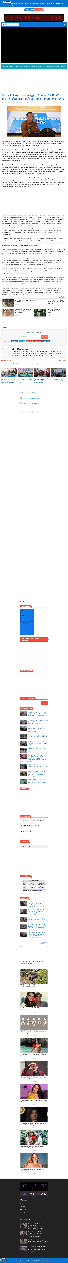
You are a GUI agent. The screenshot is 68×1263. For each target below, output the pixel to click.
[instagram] (7, 5)
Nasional (41, 820)
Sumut (32, 823)
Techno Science (26, 825)
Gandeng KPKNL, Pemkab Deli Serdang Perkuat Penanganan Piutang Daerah (58, 379)
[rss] (10, 5)
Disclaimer (23, 1212)
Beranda (22, 1204)
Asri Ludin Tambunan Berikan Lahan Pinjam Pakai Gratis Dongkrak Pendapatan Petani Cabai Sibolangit (9, 380)
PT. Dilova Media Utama (46, 1260)
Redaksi (22, 1206)
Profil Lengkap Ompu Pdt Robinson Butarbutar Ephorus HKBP (37, 743)
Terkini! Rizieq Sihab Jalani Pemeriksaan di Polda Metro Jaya (37, 750)
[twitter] (13, 5)
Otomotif (24, 823)
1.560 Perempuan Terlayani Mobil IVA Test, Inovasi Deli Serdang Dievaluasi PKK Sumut (25, 380)
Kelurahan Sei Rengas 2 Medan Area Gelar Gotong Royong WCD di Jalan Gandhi (38, 722)
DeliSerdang (24, 102)
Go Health (24, 820)
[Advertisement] (34, 81)
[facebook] (4, 5)
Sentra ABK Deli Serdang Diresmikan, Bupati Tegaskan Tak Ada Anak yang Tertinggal (41, 380)
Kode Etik (23, 1209)
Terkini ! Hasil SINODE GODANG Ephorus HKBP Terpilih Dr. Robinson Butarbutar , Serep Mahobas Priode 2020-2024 (33, 758)
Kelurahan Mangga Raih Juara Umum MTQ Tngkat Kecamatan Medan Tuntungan (37, 736)
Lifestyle (33, 820)
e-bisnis (36, 825)
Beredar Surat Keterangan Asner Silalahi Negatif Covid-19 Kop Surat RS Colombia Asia (38, 919)
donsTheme (25, 1260)
